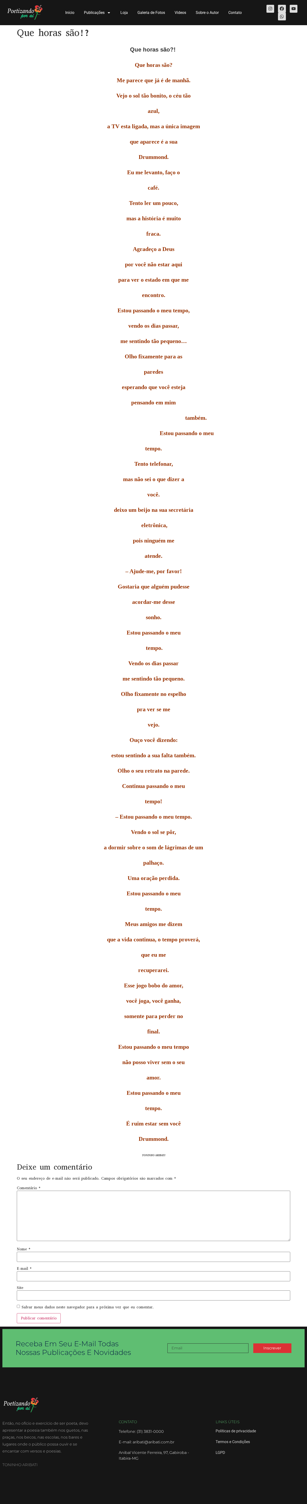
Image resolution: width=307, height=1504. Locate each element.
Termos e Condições (233, 1442)
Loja (124, 12)
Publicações (94, 12)
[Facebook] (282, 8)
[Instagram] (270, 8)
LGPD (220, 1452)
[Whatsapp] (282, 16)
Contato (235, 12)
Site (20, 1288)
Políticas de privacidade (236, 1431)
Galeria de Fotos (151, 12)
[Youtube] (293, 8)
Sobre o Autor (207, 12)
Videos (180, 12)
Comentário (29, 1188)
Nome (23, 1249)
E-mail (24, 1269)
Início (69, 12)
